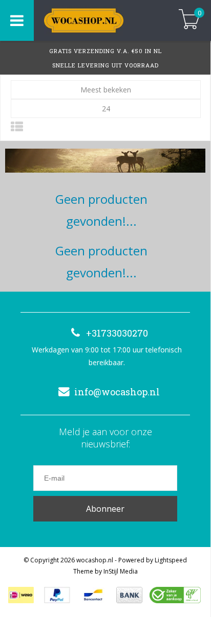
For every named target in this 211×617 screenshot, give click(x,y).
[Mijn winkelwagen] (189, 20)
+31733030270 (117, 333)
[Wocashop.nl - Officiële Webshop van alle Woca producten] (98, 20)
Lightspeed (171, 560)
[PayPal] (57, 595)
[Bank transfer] (129, 595)
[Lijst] (17, 126)
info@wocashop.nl (117, 392)
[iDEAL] (21, 595)
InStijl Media (120, 571)
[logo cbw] (175, 595)
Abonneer (105, 508)
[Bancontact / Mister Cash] (93, 595)
